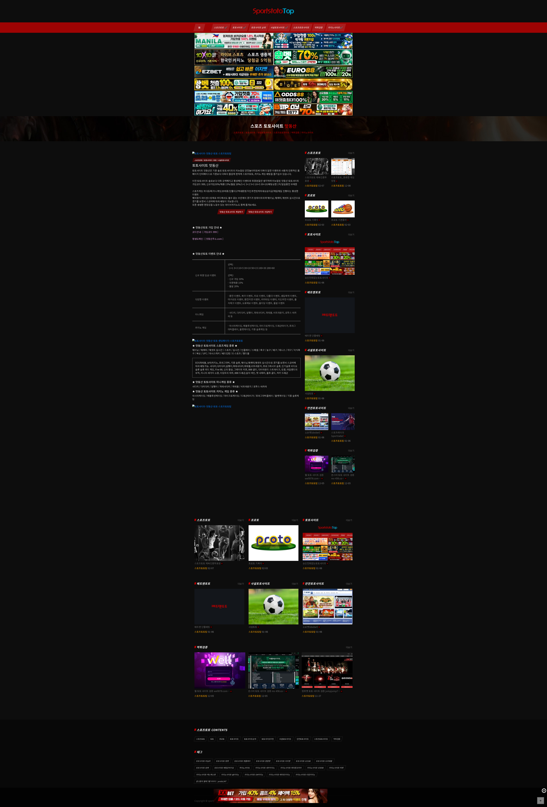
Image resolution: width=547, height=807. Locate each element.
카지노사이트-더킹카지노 (305, 774)
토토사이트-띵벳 (222, 761)
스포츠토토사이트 (301, 27)
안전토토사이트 (316, 408)
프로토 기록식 (311, 219)
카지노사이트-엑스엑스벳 (206, 774)
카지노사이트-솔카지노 (230, 774)
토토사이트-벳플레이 (242, 761)
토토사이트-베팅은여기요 (224, 767)
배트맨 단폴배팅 (312, 335)
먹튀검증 (318, 27)
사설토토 (309, 393)
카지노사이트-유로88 (315, 767)
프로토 (311, 195)
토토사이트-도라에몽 (324, 761)
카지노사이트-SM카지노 (254, 774)
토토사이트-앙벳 (202, 767)
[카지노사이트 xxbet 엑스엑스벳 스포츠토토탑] (270, 796)
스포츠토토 (314, 153)
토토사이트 (314, 234)
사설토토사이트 (316, 350)
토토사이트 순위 (258, 27)
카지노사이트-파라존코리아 (291, 767)
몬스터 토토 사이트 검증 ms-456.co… (342, 476)
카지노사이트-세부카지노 (265, 767)
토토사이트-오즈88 (303, 761)
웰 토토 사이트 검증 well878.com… (314, 476)
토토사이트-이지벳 (283, 761)
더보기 (351, 153)
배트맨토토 (314, 292)
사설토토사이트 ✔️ (279, 27)
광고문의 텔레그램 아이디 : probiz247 (211, 781)
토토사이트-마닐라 (203, 761)
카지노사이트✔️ (335, 27)
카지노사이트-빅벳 (336, 767)
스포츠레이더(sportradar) (337, 434)
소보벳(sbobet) (312, 432)
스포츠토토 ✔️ (221, 27)
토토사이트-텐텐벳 (263, 761)
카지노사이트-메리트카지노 (279, 774)
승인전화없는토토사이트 (316, 277)
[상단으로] (540, 800)
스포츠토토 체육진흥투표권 (207, 563)
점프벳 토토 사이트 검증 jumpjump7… (321, 691)
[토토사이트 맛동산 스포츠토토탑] (211, 153)
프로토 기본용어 (339, 219)
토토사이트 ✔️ (239, 27)
